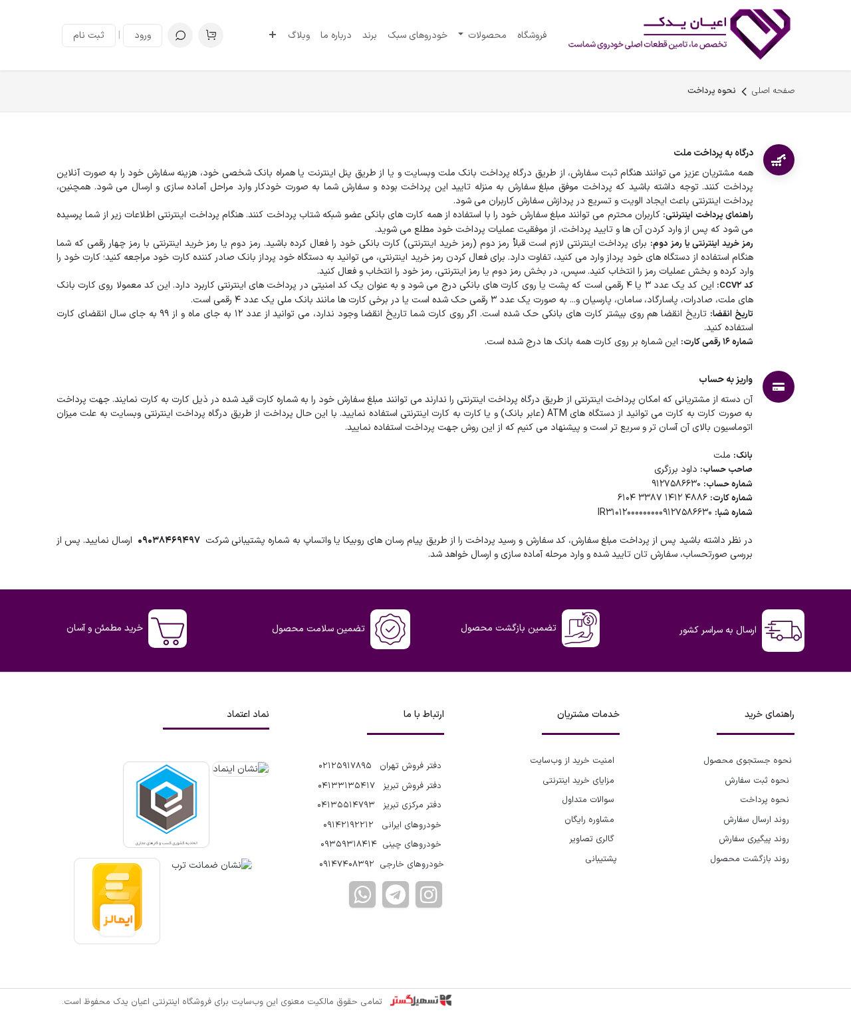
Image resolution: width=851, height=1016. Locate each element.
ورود (142, 36)
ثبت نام (88, 36)
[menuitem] (532, 35)
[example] (395, 894)
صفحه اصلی (773, 91)
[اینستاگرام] (429, 894)
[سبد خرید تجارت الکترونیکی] (210, 35)
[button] (180, 35)
